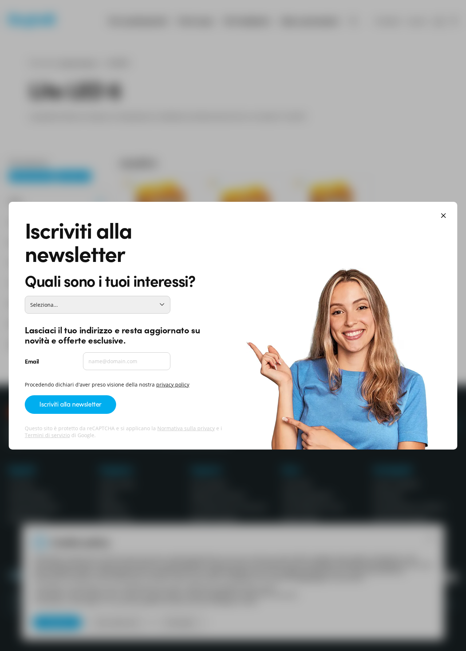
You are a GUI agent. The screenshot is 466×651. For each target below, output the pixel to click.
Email (32, 361)
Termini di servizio (47, 435)
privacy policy (172, 384)
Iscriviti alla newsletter (70, 403)
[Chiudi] (443, 216)
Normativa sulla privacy (186, 428)
